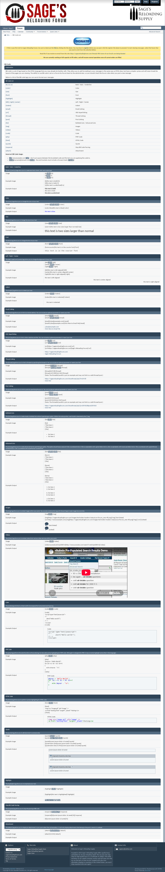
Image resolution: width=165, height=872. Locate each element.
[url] (7, 112)
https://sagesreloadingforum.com (56, 352)
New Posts (6, 31)
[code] (8, 133)
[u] (12, 85)
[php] (7, 137)
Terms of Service (11, 859)
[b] (7, 85)
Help (145, 2)
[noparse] (9, 147)
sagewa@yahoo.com (125, 849)
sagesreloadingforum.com (14, 855)
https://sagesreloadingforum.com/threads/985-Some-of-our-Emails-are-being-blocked (97, 54)
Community (29, 31)
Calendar (20, 31)
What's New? (8, 28)
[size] (7, 92)
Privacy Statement (11, 857)
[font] (8, 95)
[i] (9, 85)
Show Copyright (49, 870)
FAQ (14, 31)
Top (7, 861)
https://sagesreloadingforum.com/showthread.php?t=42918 (65, 379)
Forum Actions (41, 31)
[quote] (8, 144)
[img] (7, 126)
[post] (8, 119)
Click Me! (48, 381)
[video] (8, 130)
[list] (7, 123)
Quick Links (54, 31)
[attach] (8, 151)
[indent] (8, 105)
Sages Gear (31, 853)
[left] (7, 102)
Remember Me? (136, 5)
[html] (8, 140)
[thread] (8, 116)
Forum (20, 28)
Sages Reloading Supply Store (36, 849)
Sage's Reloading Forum (53, 354)
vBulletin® (13, 869)
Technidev (148, 870)
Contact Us (9, 853)
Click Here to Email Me (52, 329)
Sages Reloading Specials (35, 851)
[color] (8, 88)
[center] (17, 102)
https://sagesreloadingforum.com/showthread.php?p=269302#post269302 (71, 406)
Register (155, 2)
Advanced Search (154, 31)
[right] (12, 102)
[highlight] (9, 98)
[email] (8, 109)
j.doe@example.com (52, 327)
